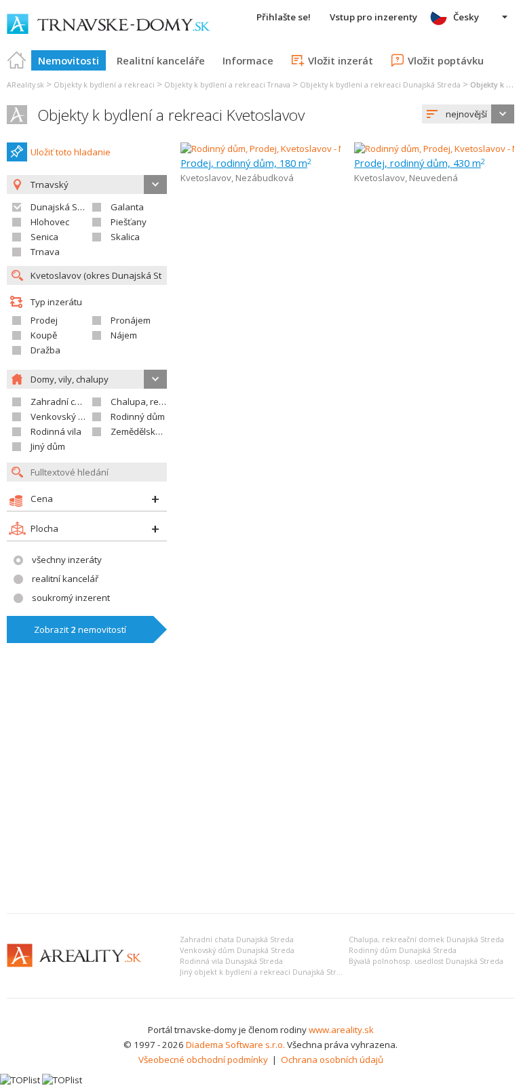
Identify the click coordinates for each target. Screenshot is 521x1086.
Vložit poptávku (446, 60)
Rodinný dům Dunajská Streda (403, 950)
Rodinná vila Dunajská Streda (231, 961)
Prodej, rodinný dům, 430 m (419, 163)
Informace (248, 60)
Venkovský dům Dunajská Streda (237, 950)
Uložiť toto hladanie (71, 152)
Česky (466, 17)
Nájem (124, 335)
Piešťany (129, 222)
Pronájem (131, 320)
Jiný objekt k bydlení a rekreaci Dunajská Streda (265, 972)
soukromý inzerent (71, 598)
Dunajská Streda (65, 207)
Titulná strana (17, 60)
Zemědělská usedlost (155, 431)
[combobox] (468, 113)
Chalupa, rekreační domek (165, 401)
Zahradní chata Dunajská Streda (237, 939)
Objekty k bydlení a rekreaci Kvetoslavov (171, 114)
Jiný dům (48, 446)
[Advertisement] (260, 801)
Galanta (127, 207)
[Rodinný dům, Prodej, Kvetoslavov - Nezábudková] (283, 148)
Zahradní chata (62, 401)
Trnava (45, 252)
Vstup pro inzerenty (373, 17)
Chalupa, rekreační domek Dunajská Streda (426, 939)
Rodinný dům (138, 416)
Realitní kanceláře (161, 60)
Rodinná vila (56, 431)
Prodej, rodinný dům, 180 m (245, 163)
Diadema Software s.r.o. (235, 1045)
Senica (44, 237)
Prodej (44, 320)
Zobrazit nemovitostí (80, 629)
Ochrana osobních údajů (332, 1059)
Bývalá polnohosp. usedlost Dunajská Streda (426, 961)
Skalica (125, 237)
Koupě (44, 335)
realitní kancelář (65, 579)
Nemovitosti (68, 60)
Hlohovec (50, 222)
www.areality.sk (341, 1030)
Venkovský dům (63, 416)
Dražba (45, 350)
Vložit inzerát (340, 60)
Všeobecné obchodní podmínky (203, 1059)
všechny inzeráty (67, 560)
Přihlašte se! (283, 17)
